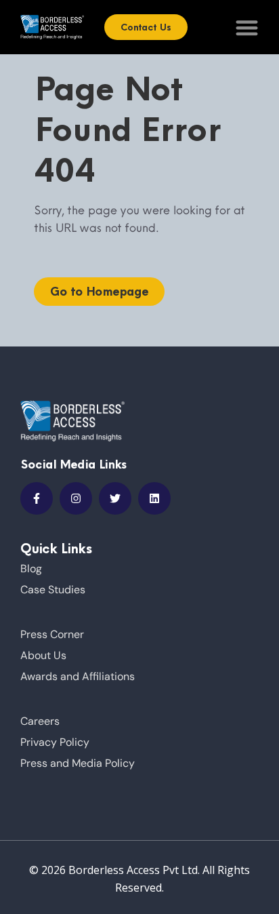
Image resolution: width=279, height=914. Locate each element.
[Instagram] (76, 498)
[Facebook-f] (36, 498)
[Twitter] (115, 498)
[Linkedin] (154, 498)
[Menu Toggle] (247, 27)
